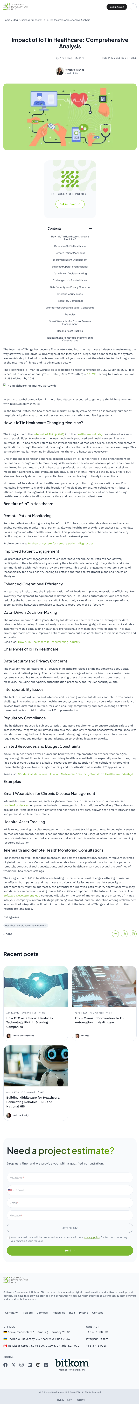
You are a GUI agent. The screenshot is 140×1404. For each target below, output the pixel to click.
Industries (58, 1312)
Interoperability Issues (70, 294)
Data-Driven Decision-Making (70, 273)
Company (11, 1312)
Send (68, 1250)
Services (42, 1312)
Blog (15, 19)
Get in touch (117, 6)
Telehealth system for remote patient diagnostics (60, 543)
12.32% (91, 374)
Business (25, 19)
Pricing (83, 1312)
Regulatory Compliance (70, 300)
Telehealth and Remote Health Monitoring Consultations (70, 339)
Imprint (80, 1399)
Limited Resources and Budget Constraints (70, 307)
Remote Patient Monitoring (70, 253)
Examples (70, 314)
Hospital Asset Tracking (70, 331)
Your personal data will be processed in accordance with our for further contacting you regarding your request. (69, 1239)
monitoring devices (16, 805)
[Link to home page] (70, 1280)
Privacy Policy (64, 1399)
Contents (54, 228)
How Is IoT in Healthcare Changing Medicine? (70, 238)
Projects (27, 1312)
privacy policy (92, 1237)
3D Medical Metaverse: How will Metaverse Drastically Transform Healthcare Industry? (75, 774)
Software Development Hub (21, 895)
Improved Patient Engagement (70, 259)
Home (6, 19)
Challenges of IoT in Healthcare (70, 280)
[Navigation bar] (133, 6)
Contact (97, 1312)
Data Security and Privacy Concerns (70, 287)
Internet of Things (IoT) (48, 434)
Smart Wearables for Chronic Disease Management (70, 322)
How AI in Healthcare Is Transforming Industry (49, 641)
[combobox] (11, 1190)
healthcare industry (89, 434)
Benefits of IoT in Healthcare (70, 246)
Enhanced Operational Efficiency (70, 266)
